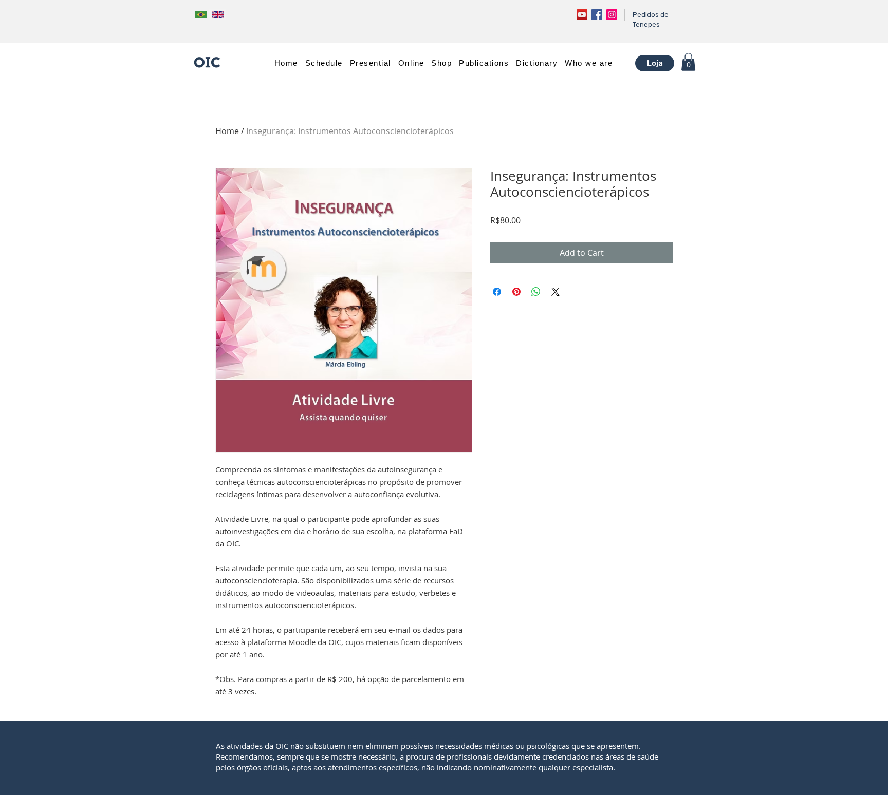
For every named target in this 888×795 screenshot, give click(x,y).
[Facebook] (596, 14)
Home (227, 131)
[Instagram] (611, 14)
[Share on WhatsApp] (536, 292)
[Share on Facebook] (497, 292)
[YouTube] (582, 14)
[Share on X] (555, 292)
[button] (370, 63)
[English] (217, 14)
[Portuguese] (201, 14)
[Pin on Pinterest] (516, 292)
